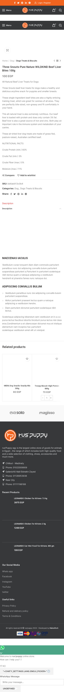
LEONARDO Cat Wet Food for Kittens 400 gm (34, 546)
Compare (9, 175)
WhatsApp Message (9, 676)
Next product (60, 60)
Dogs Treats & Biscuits (26, 60)
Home (5, 60)
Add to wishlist (27, 175)
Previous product (54, 60)
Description (7, 203)
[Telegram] (30, 3)
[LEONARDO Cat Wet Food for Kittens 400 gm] (7, 552)
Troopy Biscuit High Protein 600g (47, 387)
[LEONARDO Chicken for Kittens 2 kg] (7, 531)
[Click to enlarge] (7, 50)
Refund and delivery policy (15, 611)
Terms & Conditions (11, 616)
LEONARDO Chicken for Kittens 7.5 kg (30, 498)
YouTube (6, 587)
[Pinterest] (22, 3)
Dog (12, 60)
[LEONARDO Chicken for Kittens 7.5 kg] (7, 507)
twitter (5, 592)
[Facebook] (14, 3)
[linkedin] (26, 3)
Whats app (7, 571)
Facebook (7, 576)
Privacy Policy (9, 605)
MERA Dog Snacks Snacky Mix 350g (17, 387)
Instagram (7, 581)
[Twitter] (18, 3)
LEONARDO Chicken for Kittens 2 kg (30, 524)
